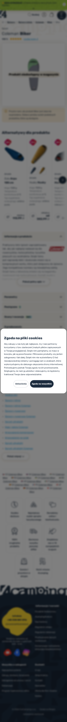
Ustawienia (21, 384)
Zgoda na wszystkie (42, 384)
